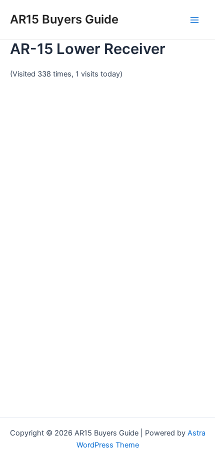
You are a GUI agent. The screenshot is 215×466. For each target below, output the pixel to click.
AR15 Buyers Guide (64, 19)
